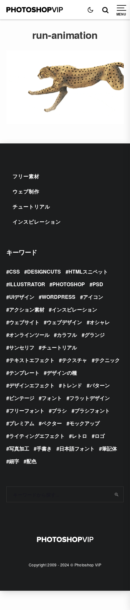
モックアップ (84, 423)
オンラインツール (29, 334)
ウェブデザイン (64, 322)
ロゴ (100, 435)
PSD (97, 284)
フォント (52, 398)
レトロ (79, 435)
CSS (14, 271)
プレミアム (21, 423)
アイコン (93, 296)
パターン (100, 385)
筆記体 (109, 448)
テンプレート (24, 372)
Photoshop (68, 284)
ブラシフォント (92, 410)
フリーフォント (26, 410)
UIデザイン (21, 296)
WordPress (58, 296)
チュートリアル (31, 206)
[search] (116, 494)
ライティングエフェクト (37, 435)
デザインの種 (62, 372)
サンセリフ (21, 347)
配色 (32, 461)
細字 (14, 461)
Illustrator (27, 284)
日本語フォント (77, 448)
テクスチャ (74, 360)
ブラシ (59, 410)
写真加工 (19, 448)
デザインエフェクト (32, 385)
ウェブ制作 (26, 191)
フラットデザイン (89, 398)
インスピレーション (37, 221)
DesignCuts (44, 271)
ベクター (52, 423)
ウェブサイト (24, 322)
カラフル (67, 334)
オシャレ (100, 322)
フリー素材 (26, 176)
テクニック (107, 360)
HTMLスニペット (88, 271)
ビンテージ (21, 398)
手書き (44, 448)
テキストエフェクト (32, 360)
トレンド (72, 385)
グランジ (95, 334)
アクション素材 (26, 309)
